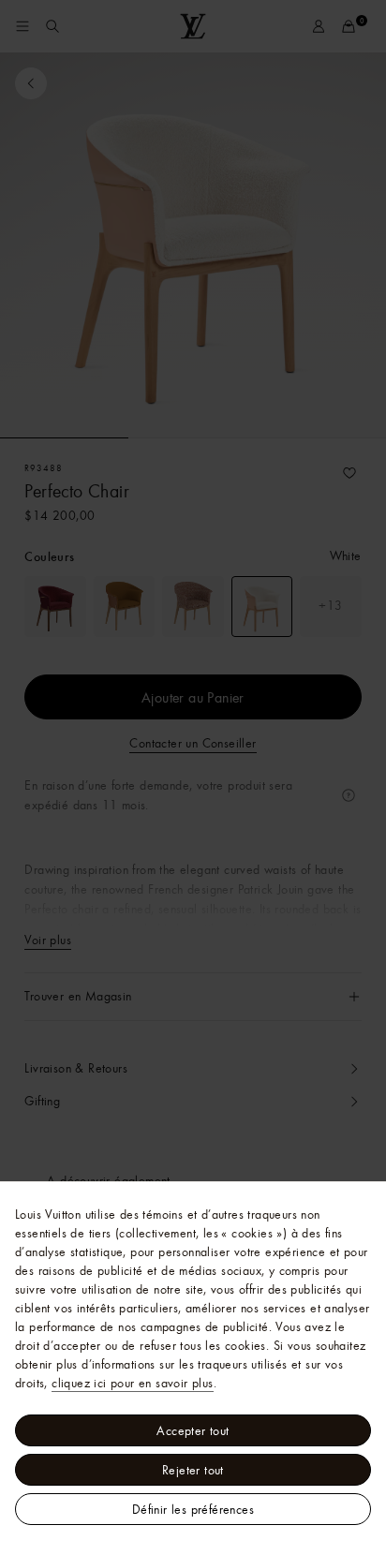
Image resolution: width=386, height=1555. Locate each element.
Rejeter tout (193, 1469)
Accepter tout (192, 1430)
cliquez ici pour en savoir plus (132, 1382)
